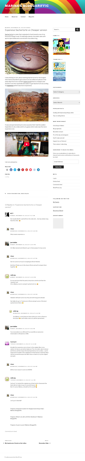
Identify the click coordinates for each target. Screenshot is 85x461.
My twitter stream (58, 131)
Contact (23, 16)
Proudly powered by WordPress (13, 457)
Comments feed (57, 184)
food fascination (13, 193)
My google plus (57, 128)
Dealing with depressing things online (63, 112)
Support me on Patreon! (59, 141)
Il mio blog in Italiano (58, 125)
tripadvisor (10, 85)
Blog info (31, 16)
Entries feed (56, 181)
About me (15, 16)
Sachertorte (9, 34)
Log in (54, 178)
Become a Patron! (58, 210)
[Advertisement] (58, 223)
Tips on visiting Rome (59, 115)
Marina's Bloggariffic (27, 6)
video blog (25, 193)
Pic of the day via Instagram (60, 135)
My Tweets (56, 202)
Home (6, 16)
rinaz (28, 27)
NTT (11, 213)
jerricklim (13, 242)
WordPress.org (57, 187)
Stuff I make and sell (58, 138)
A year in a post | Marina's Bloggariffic (26, 425)
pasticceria (27, 81)
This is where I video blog (60, 144)
